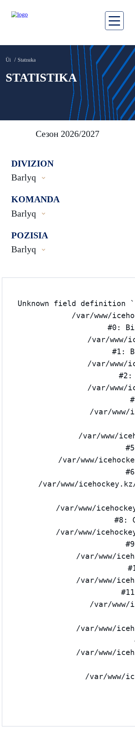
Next (122, 134)
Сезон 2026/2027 (67, 134)
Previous (15, 134)
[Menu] (114, 20)
